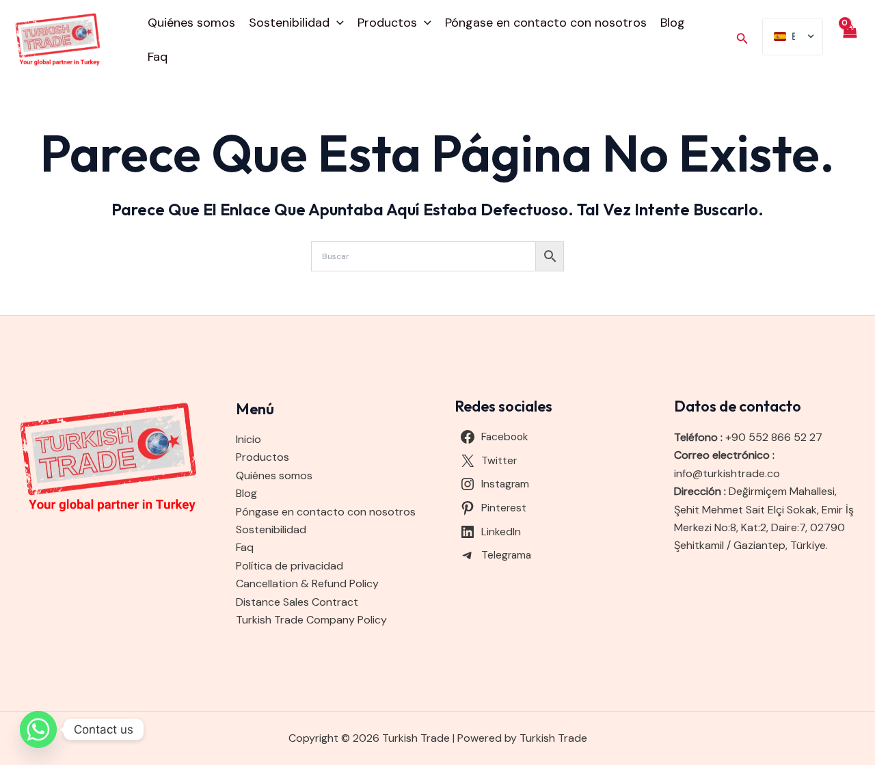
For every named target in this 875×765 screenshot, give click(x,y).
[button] (336, 22)
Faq (157, 57)
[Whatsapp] (38, 729)
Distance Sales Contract (297, 602)
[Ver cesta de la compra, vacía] (849, 39)
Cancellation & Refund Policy (307, 583)
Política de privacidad (289, 566)
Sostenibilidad (289, 22)
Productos (387, 22)
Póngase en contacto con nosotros (546, 22)
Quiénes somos (191, 22)
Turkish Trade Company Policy (311, 620)
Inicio (248, 439)
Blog (672, 22)
